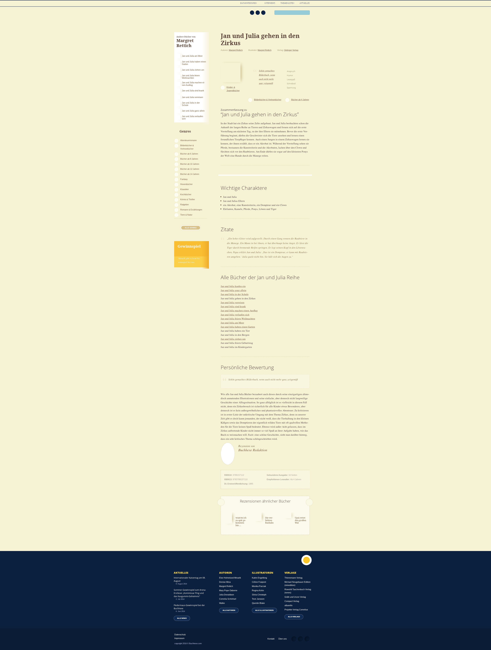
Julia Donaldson (226, 595)
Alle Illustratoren (264, 610)
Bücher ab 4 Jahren (300, 99)
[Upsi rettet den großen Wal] (287, 515)
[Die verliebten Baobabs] (258, 516)
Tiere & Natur (186, 215)
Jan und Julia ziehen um (233, 339)
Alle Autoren (229, 610)
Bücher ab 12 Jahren (189, 169)
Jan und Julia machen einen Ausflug (239, 310)
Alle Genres (191, 228)
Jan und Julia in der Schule (235, 294)
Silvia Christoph (259, 595)
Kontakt (270, 639)
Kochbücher (185, 194)
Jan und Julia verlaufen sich (235, 314)
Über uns (282, 639)
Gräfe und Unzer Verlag (295, 597)
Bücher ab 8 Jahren (189, 159)
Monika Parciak (259, 586)
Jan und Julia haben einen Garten (238, 326)
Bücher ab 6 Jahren (189, 154)
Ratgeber (184, 204)
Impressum (179, 638)
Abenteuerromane (188, 140)
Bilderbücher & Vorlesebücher (187, 147)
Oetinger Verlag (291, 50)
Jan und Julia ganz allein (233, 290)
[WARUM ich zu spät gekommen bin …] (228, 517)
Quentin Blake (258, 603)
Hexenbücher (186, 184)
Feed (252, 12)
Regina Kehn (258, 590)
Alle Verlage (294, 617)
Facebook (258, 12)
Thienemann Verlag (293, 578)
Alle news (182, 618)
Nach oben (306, 560)
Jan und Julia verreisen (232, 302)
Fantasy (184, 179)
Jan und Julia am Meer (232, 322)
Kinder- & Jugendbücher (233, 89)
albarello (288, 605)
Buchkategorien (248, 3)
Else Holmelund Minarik (230, 578)
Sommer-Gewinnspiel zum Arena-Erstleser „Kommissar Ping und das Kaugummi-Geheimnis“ (190, 593)
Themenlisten (287, 3)
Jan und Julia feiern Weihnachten (238, 318)
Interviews (270, 3)
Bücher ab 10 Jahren (189, 164)
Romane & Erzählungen (191, 209)
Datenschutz (180, 635)
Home (235, 3)
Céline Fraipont (259, 582)
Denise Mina (225, 582)
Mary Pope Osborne (228, 590)
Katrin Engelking (259, 578)
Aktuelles (305, 3)
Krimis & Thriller (187, 199)
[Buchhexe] (191, 14)
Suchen (307, 13)
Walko (222, 603)
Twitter (263, 12)
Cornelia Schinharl (227, 599)
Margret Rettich (236, 50)
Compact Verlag (291, 601)
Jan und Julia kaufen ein (233, 286)
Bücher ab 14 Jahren (189, 174)
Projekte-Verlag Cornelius (296, 610)
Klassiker (184, 189)
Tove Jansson (258, 599)
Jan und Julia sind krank (233, 306)
